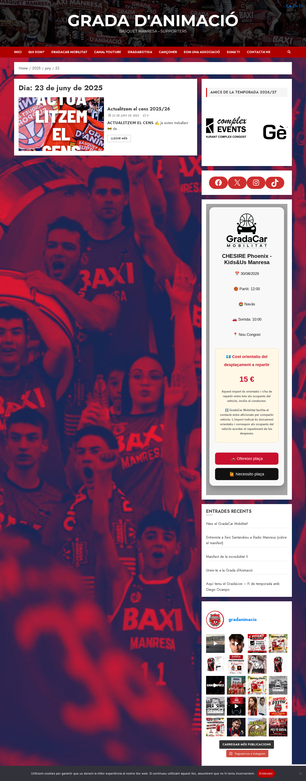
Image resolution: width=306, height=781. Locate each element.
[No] (300, 773)
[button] (289, 52)
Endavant (266, 773)
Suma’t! (233, 52)
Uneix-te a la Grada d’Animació (229, 570)
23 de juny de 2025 (125, 116)
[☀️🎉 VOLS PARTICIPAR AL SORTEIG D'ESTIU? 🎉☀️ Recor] (278, 706)
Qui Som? (36, 52)
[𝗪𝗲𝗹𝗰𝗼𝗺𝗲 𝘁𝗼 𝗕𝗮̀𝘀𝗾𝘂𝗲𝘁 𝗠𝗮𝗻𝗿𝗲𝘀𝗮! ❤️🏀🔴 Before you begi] (257, 727)
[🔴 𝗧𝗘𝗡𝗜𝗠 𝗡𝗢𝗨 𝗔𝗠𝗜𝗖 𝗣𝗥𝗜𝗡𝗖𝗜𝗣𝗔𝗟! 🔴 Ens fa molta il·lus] (257, 664)
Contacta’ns (258, 52)
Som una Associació (202, 52)
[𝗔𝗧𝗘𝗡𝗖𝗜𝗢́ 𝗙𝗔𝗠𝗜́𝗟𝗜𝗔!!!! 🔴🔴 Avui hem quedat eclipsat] (278, 664)
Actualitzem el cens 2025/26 (138, 109)
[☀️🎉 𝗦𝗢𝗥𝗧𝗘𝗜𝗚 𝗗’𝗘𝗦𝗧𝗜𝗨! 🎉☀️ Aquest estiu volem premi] (215, 727)
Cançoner (168, 52)
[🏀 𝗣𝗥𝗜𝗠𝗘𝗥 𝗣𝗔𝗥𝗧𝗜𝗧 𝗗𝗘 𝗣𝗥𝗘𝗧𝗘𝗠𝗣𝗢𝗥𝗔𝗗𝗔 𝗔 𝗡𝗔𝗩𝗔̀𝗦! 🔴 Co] (236, 664)
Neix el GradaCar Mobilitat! (227, 523)
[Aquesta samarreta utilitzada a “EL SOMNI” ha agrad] (215, 664)
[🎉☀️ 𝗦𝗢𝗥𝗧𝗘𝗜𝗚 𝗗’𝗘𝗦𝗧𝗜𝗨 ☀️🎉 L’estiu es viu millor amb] (257, 685)
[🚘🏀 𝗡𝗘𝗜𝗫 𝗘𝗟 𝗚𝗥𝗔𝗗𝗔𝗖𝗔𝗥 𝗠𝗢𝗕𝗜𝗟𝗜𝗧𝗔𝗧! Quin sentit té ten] (215, 706)
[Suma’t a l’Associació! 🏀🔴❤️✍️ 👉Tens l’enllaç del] (278, 727)
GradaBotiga (140, 52)
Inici (18, 52)
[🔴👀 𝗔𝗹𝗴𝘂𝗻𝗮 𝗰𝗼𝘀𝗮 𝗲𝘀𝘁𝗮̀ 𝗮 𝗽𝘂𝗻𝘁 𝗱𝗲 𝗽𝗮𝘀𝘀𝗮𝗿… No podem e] (236, 643)
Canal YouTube (107, 52)
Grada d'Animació (153, 20)
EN (295, 6)
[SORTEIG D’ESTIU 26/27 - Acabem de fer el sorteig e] (278, 643)
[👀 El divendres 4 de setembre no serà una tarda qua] (215, 643)
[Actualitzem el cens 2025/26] (61, 124)
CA (288, 6)
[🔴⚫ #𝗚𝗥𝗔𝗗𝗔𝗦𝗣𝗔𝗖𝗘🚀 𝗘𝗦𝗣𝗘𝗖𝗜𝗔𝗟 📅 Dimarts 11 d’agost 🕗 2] (215, 685)
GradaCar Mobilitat (69, 52)
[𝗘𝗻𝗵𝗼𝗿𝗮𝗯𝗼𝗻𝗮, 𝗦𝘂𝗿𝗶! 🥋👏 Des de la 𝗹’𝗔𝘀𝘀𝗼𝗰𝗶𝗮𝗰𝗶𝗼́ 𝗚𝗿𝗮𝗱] (257, 706)
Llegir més (119, 138)
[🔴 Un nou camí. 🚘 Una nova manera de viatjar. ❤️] (236, 706)
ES (301, 6)
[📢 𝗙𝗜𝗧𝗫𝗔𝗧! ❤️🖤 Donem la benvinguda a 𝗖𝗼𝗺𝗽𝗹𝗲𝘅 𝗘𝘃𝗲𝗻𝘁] (257, 643)
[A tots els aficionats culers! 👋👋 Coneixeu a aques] (236, 685)
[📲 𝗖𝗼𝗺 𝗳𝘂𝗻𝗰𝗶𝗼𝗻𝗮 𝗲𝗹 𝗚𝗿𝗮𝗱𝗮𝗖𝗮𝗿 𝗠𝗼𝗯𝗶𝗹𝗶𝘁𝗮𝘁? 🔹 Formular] (278, 685)
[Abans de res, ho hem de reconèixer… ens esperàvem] (236, 727)
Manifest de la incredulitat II (227, 556)
